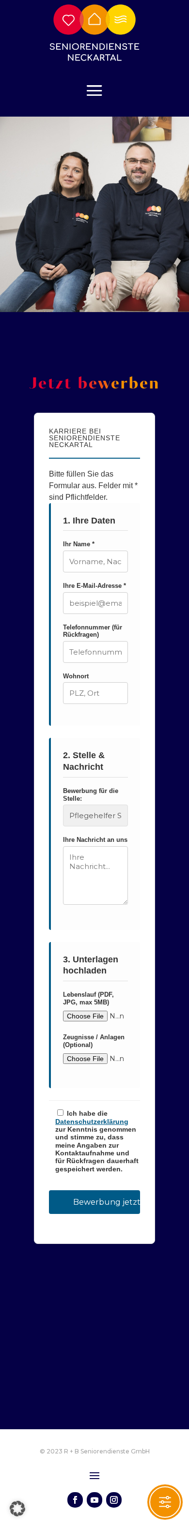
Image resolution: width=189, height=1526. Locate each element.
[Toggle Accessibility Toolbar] (165, 1502)
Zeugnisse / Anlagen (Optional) (94, 1040)
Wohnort (76, 676)
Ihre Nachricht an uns (95, 839)
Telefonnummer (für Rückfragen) (92, 631)
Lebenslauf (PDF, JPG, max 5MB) (88, 998)
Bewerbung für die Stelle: (90, 794)
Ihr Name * (78, 544)
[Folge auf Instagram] (114, 1500)
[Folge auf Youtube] (94, 1500)
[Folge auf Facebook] (75, 1500)
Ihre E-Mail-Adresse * (94, 585)
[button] (17, 1508)
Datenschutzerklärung (91, 1121)
